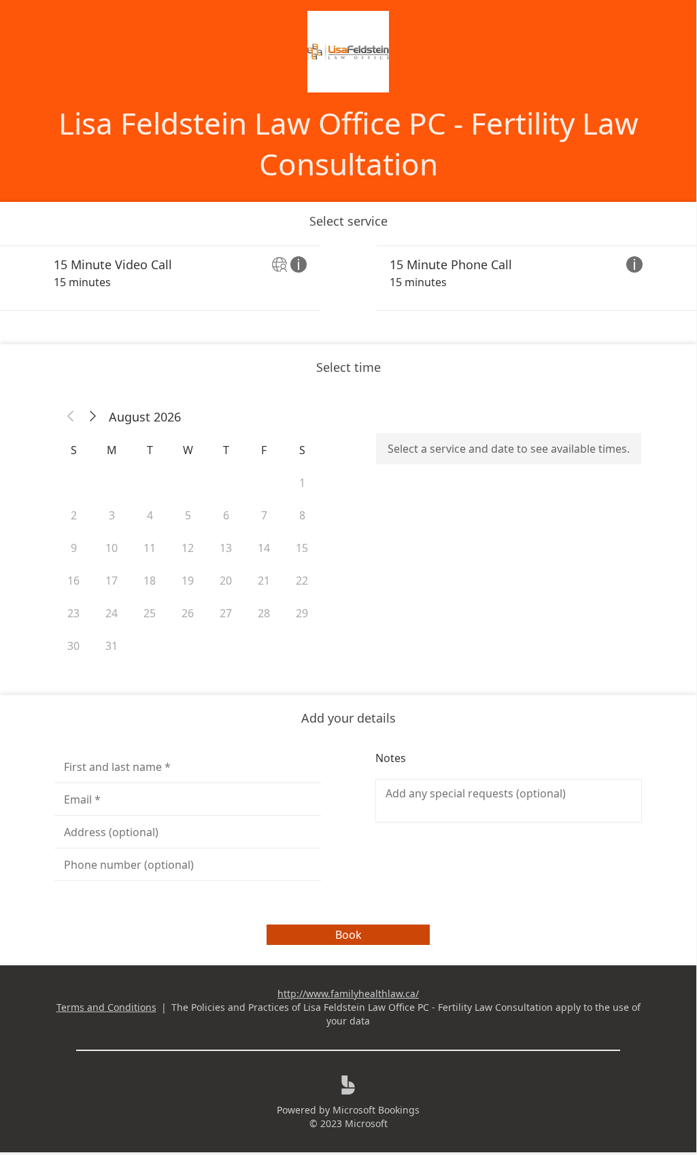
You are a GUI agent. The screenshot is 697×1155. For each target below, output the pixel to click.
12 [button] (188, 547)
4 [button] (150, 515)
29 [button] (302, 613)
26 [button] (188, 613)
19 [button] (188, 580)
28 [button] (264, 613)
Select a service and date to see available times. (509, 448)
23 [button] (73, 613)
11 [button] (149, 547)
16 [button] (73, 580)
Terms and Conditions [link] (106, 1007)
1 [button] (302, 482)
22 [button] (302, 580)
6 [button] (226, 515)
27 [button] (226, 613)
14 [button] (264, 547)
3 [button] (112, 515)
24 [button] (111, 613)
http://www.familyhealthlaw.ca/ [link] (348, 993)
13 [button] (226, 547)
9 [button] (74, 547)
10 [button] (111, 547)
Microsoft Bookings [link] (376, 1109)
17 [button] (111, 580)
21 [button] (264, 580)
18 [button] (149, 580)
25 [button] (149, 613)
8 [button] (302, 515)
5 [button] (188, 515)
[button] (71, 417)
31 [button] (111, 645)
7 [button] (264, 515)
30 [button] (73, 645)
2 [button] (74, 515)
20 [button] (226, 580)
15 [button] (302, 547)
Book (348, 934)
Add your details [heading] (348, 718)
